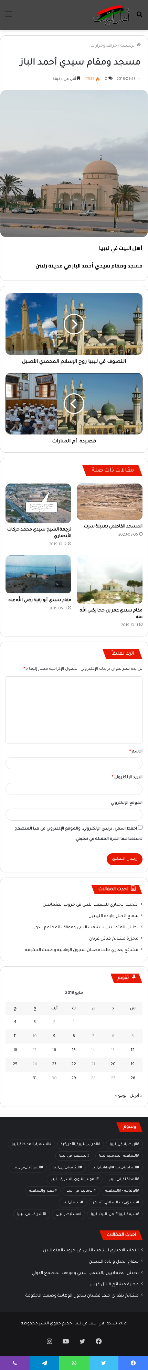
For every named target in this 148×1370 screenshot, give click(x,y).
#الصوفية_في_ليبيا (27, 1168)
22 (73, 1064)
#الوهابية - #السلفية (122, 1191)
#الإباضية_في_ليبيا (124, 1144)
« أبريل (136, 1096)
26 (132, 1078)
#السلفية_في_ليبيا (74, 1156)
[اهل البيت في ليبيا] (111, 15)
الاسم (135, 752)
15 (74, 1050)
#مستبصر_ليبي (68, 1214)
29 (73, 1078)
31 (34, 1078)
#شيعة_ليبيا (73, 1203)
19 (133, 1064)
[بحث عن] (139, 17)
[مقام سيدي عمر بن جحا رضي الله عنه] (109, 579)
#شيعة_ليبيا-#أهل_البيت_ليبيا (115, 1214)
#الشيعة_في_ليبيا (67, 1168)
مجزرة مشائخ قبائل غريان (113, 939)
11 (15, 1036)
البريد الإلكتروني (127, 777)
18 (15, 1050)
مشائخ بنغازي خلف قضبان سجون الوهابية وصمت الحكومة (81, 950)
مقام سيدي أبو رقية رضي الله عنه (40, 600)
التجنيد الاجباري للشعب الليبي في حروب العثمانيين (90, 905)
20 (113, 1064)
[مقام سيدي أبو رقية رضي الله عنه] (38, 574)
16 (54, 1050)
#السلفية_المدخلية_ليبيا (119, 1156)
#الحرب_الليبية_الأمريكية (80, 1144)
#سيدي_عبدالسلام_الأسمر (116, 1203)
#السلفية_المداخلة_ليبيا (31, 1144)
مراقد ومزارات (104, 46)
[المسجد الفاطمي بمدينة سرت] (109, 502)
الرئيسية (128, 46)
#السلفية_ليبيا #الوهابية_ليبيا (115, 1168)
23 (54, 1064)
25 (15, 1064)
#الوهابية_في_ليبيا (81, 1191)
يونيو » (121, 1096)
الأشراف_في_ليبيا (31, 1214)
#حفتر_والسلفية (43, 1191)
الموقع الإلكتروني (126, 803)
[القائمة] (8, 17)
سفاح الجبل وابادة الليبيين (113, 916)
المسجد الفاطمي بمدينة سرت (113, 526)
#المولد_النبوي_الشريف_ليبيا (75, 1179)
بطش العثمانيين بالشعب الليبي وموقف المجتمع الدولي (84, 927)
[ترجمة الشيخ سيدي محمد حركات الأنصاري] (38, 503)
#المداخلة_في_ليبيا (123, 1179)
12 (133, 1050)
